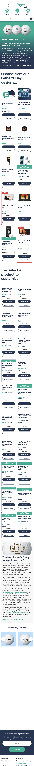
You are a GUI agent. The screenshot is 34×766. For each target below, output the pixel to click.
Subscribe (17, 749)
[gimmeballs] (17, 4)
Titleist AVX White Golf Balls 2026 (8, 467)
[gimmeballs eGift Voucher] (8, 94)
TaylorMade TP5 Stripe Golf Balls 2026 (23, 468)
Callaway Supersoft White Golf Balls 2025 (24, 315)
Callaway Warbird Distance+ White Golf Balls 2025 (7, 290)
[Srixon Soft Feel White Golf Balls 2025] (8, 413)
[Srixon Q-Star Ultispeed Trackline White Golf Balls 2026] (24, 336)
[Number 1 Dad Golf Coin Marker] (24, 129)
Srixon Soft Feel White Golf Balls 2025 (7, 417)
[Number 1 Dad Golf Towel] (24, 197)
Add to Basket (8, 115)
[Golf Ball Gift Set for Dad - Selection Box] (24, 94)
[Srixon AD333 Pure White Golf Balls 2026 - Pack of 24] (24, 438)
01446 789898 (22, 763)
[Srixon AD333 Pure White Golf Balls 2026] (8, 336)
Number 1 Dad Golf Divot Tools (8, 170)
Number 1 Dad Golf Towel (24, 206)
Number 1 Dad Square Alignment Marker (8, 138)
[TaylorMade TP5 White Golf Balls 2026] (24, 360)
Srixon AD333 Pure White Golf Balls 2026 (8, 340)
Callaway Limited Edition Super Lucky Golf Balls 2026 (24, 415)
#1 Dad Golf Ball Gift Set (8, 206)
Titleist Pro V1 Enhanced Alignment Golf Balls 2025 (24, 392)
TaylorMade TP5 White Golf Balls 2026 (23, 364)
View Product (9, 118)
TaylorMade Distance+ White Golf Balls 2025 (7, 315)
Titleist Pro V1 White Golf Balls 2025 (24, 494)
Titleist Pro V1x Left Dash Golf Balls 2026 (24, 517)
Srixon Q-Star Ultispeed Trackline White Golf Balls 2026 (24, 341)
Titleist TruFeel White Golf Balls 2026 (7, 365)
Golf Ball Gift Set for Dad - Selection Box (24, 103)
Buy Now (24, 115)
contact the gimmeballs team (17, 612)
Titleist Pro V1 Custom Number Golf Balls (7, 243)
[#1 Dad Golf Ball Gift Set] (8, 197)
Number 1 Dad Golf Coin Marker (24, 138)
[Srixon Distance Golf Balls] (24, 285)
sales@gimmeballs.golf (26, 761)
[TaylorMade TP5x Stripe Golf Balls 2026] (8, 384)
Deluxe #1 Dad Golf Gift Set (24, 241)
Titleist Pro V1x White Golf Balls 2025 (7, 520)
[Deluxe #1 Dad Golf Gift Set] (24, 232)
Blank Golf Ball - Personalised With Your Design (23, 172)
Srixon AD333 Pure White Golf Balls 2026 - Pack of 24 (24, 443)
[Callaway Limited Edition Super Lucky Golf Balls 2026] (24, 412)
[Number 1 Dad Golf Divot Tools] (8, 161)
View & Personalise (24, 118)
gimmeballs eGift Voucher (7, 104)
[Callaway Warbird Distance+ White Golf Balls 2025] (8, 285)
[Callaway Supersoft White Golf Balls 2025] (24, 310)
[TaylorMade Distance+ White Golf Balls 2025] (8, 310)
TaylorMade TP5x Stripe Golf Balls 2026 (7, 387)
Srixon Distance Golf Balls (24, 289)
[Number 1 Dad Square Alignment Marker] (8, 129)
